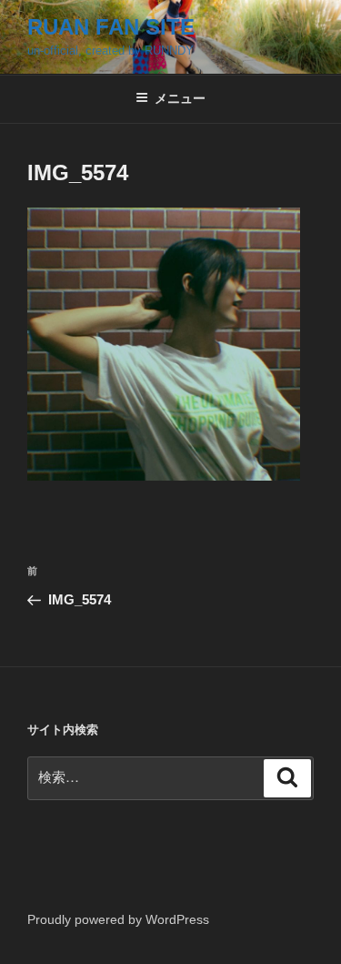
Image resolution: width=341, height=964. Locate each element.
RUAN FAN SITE (111, 27)
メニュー (180, 98)
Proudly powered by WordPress (118, 919)
